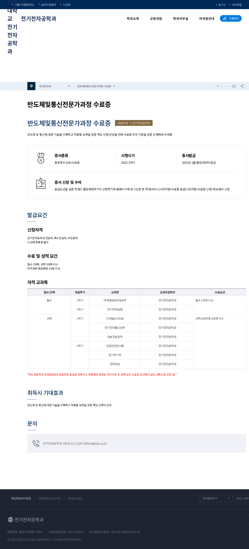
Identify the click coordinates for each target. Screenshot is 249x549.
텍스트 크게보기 (218, 86)
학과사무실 (180, 18)
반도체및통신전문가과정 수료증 (94, 86)
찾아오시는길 (75, 498)
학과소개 (133, 18)
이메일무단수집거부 (49, 498)
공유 (242, 86)
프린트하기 (234, 86)
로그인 (222, 4)
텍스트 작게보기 (226, 86)
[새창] (224, 519)
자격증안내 (206, 18)
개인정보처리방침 (21, 498)
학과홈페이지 (210, 499)
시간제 (66, 4)
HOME (31, 86)
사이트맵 (237, 4)
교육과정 (156, 18)
